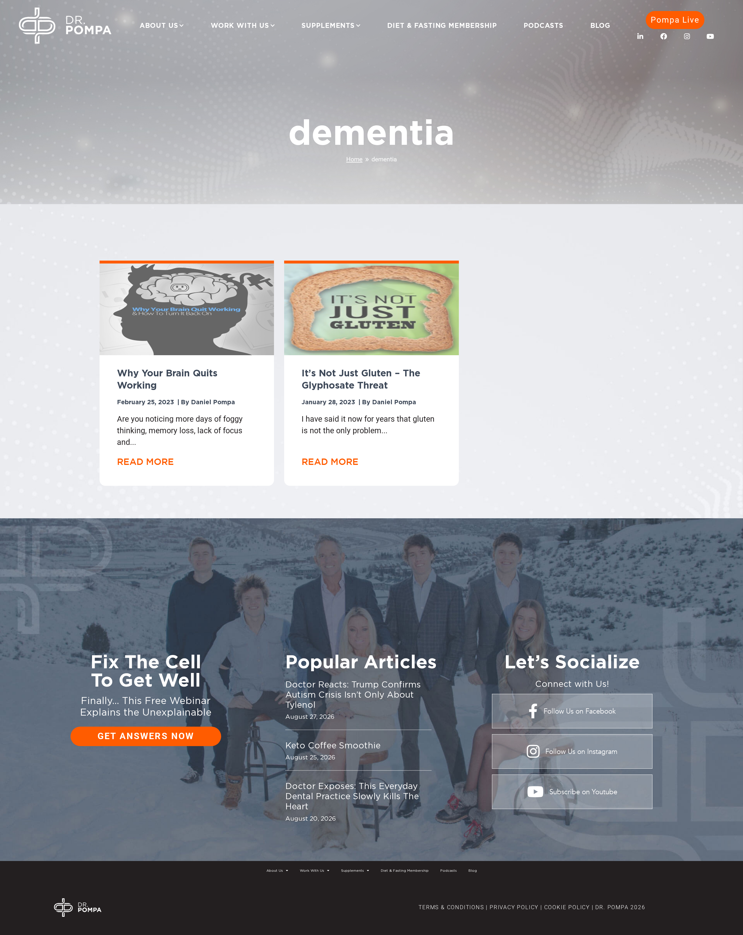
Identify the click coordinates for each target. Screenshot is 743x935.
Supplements (328, 25)
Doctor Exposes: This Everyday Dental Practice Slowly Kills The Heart (352, 796)
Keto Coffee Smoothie (332, 745)
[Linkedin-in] (640, 36)
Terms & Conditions (451, 907)
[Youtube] (710, 36)
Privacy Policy (514, 907)
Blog (600, 25)
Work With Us (240, 25)
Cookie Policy (566, 907)
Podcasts (543, 25)
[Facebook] (663, 36)
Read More (145, 461)
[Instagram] (687, 36)
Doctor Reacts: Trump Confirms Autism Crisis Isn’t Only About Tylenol (353, 694)
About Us (159, 25)
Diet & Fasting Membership (442, 25)
